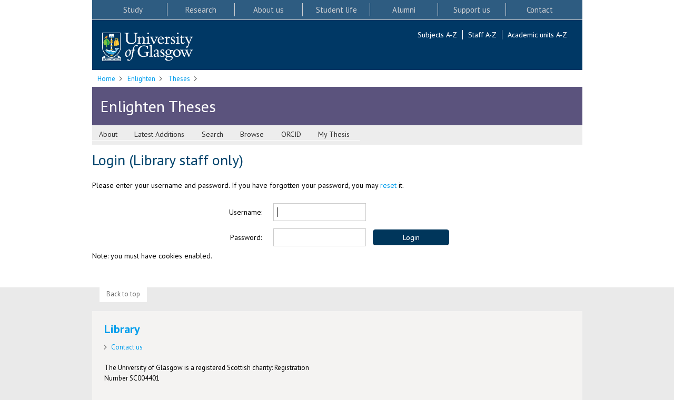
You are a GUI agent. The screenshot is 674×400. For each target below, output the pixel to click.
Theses (179, 78)
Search (212, 134)
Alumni (403, 10)
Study (133, 10)
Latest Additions (159, 134)
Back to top (123, 293)
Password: (246, 237)
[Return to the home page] (147, 48)
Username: (245, 212)
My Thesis (334, 134)
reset (388, 185)
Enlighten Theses (158, 106)
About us (268, 10)
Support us (471, 10)
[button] (411, 237)
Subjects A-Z (437, 34)
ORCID (291, 134)
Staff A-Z (482, 34)
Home (106, 78)
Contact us (127, 347)
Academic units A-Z (537, 34)
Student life (336, 10)
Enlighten (141, 78)
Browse (252, 134)
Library (122, 329)
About (108, 134)
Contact (540, 10)
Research (200, 10)
